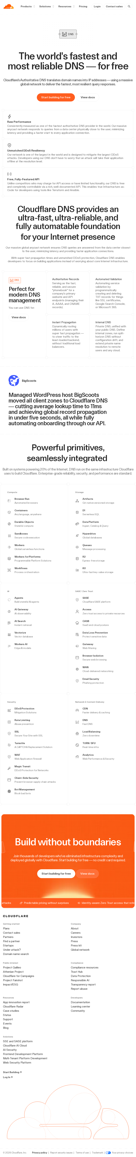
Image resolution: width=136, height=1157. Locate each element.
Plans (6, 928)
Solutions (45, 6)
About (74, 928)
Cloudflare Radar (13, 1006)
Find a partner (11, 941)
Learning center (80, 1006)
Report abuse (79, 988)
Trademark (97, 1152)
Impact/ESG (10, 984)
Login (97, 6)
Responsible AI (80, 980)
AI (8, 591)
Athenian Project (13, 971)
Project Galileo (12, 967)
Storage (79, 492)
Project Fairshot (13, 980)
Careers (76, 932)
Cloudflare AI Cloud (15, 1045)
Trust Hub (77, 971)
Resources (64, 6)
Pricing (83, 6)
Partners (8, 937)
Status (7, 1015)
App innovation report (16, 1002)
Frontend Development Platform (23, 1054)
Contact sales (114, 6)
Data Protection (81, 976)
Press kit (76, 945)
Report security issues (61, 1152)
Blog (5, 1027)
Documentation (80, 1002)
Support (8, 1019)
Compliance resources (84, 967)
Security (11, 702)
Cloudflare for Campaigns (18, 976)
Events (7, 1023)
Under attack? (12, 949)
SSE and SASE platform (18, 1041)
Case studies (11, 1010)
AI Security (10, 1049)
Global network (80, 949)
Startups (8, 945)
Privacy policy (39, 1152)
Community (78, 1010)
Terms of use (82, 1152)
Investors (76, 937)
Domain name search (16, 954)
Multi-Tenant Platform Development (25, 1058)
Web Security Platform (17, 1062)
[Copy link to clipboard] (118, 236)
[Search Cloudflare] (129, 6)
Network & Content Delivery (89, 702)
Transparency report (83, 984)
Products (26, 6)
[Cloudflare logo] (8, 6)
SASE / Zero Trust (84, 591)
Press (74, 941)
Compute (12, 492)
